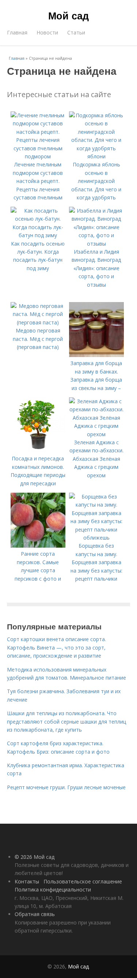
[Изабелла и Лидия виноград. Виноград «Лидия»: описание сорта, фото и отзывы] (96, 243)
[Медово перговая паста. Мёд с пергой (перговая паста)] (38, 322)
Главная (17, 32)
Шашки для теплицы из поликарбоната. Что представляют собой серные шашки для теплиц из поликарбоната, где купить (66, 721)
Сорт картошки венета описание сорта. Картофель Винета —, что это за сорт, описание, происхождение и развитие (56, 647)
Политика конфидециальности (53, 889)
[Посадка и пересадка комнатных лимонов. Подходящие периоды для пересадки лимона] (38, 450)
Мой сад (68, 15)
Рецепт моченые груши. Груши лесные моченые (66, 787)
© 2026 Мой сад (34, 856)
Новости (47, 32)
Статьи (76, 32)
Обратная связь (35, 914)
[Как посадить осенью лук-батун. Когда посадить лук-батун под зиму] (38, 235)
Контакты (27, 881)
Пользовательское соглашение (82, 881)
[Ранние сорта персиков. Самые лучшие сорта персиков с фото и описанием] (38, 545)
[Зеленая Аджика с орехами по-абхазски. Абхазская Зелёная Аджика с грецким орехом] (96, 434)
